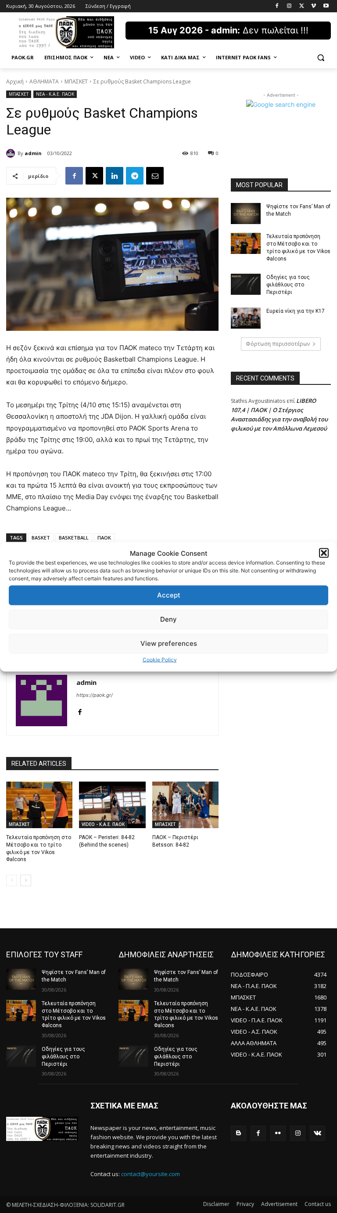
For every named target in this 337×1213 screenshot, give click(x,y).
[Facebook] (277, 6)
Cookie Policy (160, 659)
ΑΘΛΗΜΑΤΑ (44, 81)
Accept (168, 595)
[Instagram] (289, 6)
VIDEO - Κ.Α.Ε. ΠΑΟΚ (103, 824)
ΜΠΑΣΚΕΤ (76, 81)
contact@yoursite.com (150, 1174)
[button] (323, 553)
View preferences (168, 643)
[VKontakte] (317, 1133)
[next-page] (25, 880)
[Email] (155, 176)
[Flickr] (278, 1133)
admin (33, 153)
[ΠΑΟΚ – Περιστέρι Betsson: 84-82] (185, 805)
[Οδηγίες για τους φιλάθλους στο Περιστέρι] (246, 284)
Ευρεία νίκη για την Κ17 (295, 311)
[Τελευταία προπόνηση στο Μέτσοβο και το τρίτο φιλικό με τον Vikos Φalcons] (39, 805)
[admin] (12, 153)
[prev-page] (11, 880)
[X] (302, 6)
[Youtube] (326, 6)
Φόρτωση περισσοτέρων (278, 344)
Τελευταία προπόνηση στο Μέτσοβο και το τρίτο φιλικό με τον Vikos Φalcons (298, 247)
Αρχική (15, 81)
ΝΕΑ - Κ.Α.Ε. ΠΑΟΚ (55, 94)
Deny (168, 619)
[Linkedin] (114, 176)
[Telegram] (134, 176)
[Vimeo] (313, 6)
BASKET (41, 537)
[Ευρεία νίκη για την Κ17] (246, 318)
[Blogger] (238, 1133)
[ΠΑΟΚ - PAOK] (65, 32)
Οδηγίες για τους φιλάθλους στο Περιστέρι (288, 284)
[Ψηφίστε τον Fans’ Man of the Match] (246, 213)
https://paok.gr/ (94, 695)
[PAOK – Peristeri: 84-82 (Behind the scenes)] (112, 805)
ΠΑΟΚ (104, 537)
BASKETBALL (74, 537)
